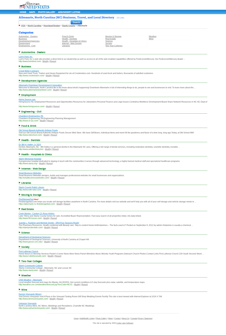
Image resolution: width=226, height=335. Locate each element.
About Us (125, 318)
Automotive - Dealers (28, 36)
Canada (134, 318)
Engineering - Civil (27, 46)
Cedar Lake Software (124, 323)
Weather (153, 36)
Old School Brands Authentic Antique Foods (38, 130)
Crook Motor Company (29, 71)
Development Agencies (29, 41)
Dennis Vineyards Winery (30, 294)
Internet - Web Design (72, 43)
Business (23, 39)
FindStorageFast (26, 199)
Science (109, 41)
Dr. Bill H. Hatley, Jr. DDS (30, 144)
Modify (45, 61)
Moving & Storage (113, 36)
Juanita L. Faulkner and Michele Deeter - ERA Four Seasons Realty (49, 223)
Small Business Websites (30, 173)
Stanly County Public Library (31, 187)
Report (53, 61)
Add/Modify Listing (69, 12)
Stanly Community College (31, 266)
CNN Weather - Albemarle (30, 280)
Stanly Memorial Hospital (30, 159)
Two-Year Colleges (113, 46)
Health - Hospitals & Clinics (74, 41)
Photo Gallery (46, 12)
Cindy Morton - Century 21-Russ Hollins (36, 213)
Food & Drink (68, 36)
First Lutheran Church (28, 251)
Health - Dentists (69, 39)
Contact (117, 318)
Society (108, 43)
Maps (32, 12)
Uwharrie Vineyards (28, 303)
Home (23, 12)
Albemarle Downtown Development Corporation (40, 85)
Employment (24, 43)
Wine (151, 39)
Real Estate (110, 39)
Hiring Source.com (27, 99)
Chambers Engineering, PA (31, 116)
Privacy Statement (145, 318)
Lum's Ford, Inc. (26, 57)
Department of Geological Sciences (34, 237)
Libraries (66, 46)
